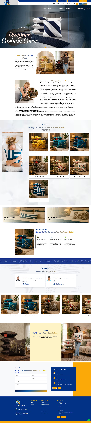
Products (62, 3)
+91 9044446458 (61, 1)
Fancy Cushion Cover (44, 408)
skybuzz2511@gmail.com (72, 1)
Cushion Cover (43, 402)
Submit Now (30, 390)
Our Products (33, 406)
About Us (32, 404)
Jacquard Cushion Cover (45, 413)
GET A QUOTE (82, 3)
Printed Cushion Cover (45, 411)
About (58, 3)
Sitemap (68, 3)
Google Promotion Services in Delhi (52, 421)
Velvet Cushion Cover (44, 406)
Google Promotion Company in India (65, 421)
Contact (73, 3)
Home (54, 3)
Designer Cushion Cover (45, 404)
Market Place (33, 408)
